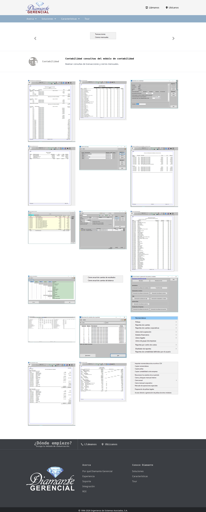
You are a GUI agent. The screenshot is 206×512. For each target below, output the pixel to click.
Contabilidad (50, 61)
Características (140, 476)
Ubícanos (174, 7)
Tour (87, 18)
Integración (88, 486)
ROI (84, 491)
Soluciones (138, 471)
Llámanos (154, 7)
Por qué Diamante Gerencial (97, 471)
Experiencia (88, 476)
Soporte (86, 481)
